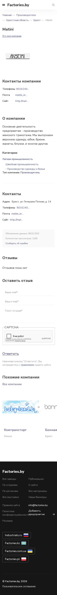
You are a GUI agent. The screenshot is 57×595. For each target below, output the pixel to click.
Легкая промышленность (17, 159)
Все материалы (37, 491)
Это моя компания (11, 36)
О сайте (33, 485)
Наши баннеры (37, 497)
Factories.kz (12, 543)
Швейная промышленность (22, 164)
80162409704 (25, 207)
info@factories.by (38, 505)
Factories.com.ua (15, 551)
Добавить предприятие (36, 512)
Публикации (36, 479)
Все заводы (9, 479)
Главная (7, 15)
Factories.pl (12, 559)
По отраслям (9, 485)
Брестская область (17, 20)
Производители (26, 15)
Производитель (30, 172)
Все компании (12, 384)
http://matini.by (18, 220)
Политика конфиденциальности (15, 513)
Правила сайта (11, 505)
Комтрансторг (15, 430)
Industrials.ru (13, 535)
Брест (37, 20)
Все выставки (10, 497)
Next (38, 407)
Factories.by (18, 4)
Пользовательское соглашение (19, 586)
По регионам (10, 491)
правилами (27, 365)
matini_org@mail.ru (22, 213)
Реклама (7, 521)
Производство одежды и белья (26, 169)
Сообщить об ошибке (17, 243)
